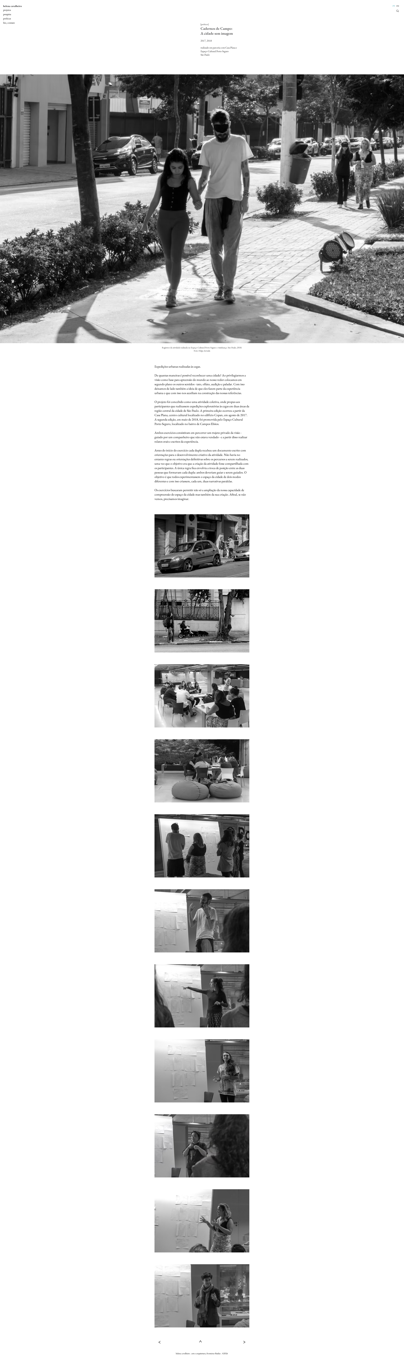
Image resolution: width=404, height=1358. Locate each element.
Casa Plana (230, 47)
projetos (7, 10)
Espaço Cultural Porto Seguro (215, 51)
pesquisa (7, 14)
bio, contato (9, 22)
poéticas (7, 18)
